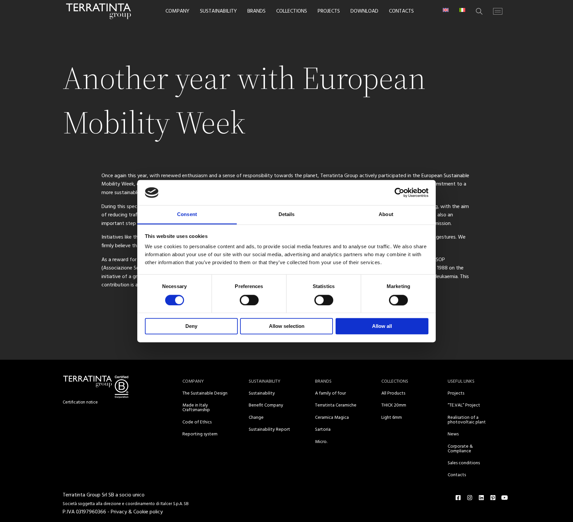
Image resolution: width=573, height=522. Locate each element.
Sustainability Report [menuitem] (269, 429)
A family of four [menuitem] (330, 393)
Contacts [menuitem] (457, 475)
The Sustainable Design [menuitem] (204, 393)
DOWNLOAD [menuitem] (364, 11)
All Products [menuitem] (393, 393)
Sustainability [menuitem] (262, 393)
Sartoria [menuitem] (323, 429)
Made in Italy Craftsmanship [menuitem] (196, 408)
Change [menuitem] (256, 417)
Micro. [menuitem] (321, 442)
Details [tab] (287, 214)
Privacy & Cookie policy (137, 512)
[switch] (249, 300)
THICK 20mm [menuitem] (393, 405)
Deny (191, 326)
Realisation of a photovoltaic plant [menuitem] (467, 420)
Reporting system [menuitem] (200, 434)
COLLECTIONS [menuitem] (291, 11)
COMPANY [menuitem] (177, 11)
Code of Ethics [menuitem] (197, 422)
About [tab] (386, 214)
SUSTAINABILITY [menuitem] (218, 11)
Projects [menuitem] (456, 393)
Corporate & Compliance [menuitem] (460, 449)
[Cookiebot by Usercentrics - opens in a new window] (399, 192)
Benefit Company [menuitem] (266, 405)
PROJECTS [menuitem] (329, 11)
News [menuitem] (453, 434)
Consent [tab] (187, 214)
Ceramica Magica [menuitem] (332, 417)
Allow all (382, 326)
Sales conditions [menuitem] (464, 463)
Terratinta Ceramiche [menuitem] (335, 405)
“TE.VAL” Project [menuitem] (464, 405)
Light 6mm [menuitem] (391, 417)
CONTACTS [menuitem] (401, 11)
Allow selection (286, 326)
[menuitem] (445, 10)
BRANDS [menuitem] (256, 11)
